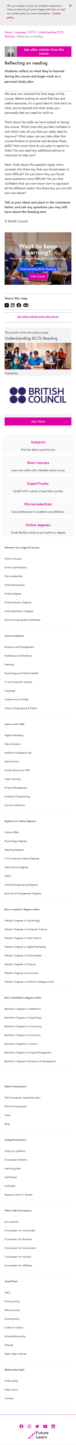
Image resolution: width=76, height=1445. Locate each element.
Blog (7, 1123)
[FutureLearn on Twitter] (37, 1426)
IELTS (32, 32)
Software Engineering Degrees (21, 884)
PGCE (8, 876)
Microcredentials (14, 576)
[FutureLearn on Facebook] (22, 1426)
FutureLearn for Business (18, 1239)
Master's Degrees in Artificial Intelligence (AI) (29, 981)
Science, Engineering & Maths (21, 708)
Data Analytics (13, 744)
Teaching (9, 664)
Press (8, 1115)
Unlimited (10, 1186)
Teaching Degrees (14, 849)
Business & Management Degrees (23, 893)
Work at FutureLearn (16, 1106)
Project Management (16, 787)
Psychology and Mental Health (21, 673)
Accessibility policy (15, 1336)
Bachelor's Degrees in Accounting (23, 1026)
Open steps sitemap (16, 1353)
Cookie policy (12, 1318)
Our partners (12, 1221)
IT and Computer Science (18, 682)
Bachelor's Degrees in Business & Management (30, 1061)
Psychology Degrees (16, 841)
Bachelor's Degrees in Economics (23, 1035)
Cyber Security (13, 779)
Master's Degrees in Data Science (23, 938)
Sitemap (9, 1345)
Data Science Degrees (16, 867)
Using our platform (15, 1151)
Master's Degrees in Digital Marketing (25, 946)
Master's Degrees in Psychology (22, 920)
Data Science (12, 761)
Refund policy (12, 1310)
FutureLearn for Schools (18, 1256)
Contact (9, 1398)
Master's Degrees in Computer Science (26, 929)
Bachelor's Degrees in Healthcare (23, 1008)
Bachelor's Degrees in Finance (21, 1043)
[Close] (70, 5)
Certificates (11, 1177)
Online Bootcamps (15, 584)
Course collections (15, 805)
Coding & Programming (17, 796)
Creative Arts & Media (17, 699)
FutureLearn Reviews (16, 1159)
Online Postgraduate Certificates (22, 619)
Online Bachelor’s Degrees (19, 611)
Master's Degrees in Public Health (23, 955)
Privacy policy (12, 1301)
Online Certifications (16, 567)
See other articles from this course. (44, 51)
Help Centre (11, 1389)
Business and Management (19, 647)
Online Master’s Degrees (18, 602)
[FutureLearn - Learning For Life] (37, 1434)
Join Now (38, 421)
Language (20, 32)
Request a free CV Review (19, 1194)
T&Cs (8, 1292)
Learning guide (13, 1168)
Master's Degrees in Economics (22, 973)
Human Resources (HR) (17, 770)
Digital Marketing (14, 735)
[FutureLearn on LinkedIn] (53, 1426)
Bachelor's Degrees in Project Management (28, 1052)
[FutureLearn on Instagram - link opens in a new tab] (29, 1426)
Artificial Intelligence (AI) (18, 752)
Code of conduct (14, 1327)
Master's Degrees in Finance (20, 964)
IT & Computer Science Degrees (22, 858)
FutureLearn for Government (20, 1248)
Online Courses (13, 558)
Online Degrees (13, 593)
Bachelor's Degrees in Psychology (23, 1017)
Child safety (11, 1380)
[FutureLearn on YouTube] (45, 1426)
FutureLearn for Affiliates (18, 1265)
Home (8, 32)
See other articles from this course (38, 316)
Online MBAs (12, 832)
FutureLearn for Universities (20, 1230)
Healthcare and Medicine (18, 655)
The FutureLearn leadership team (22, 1097)
